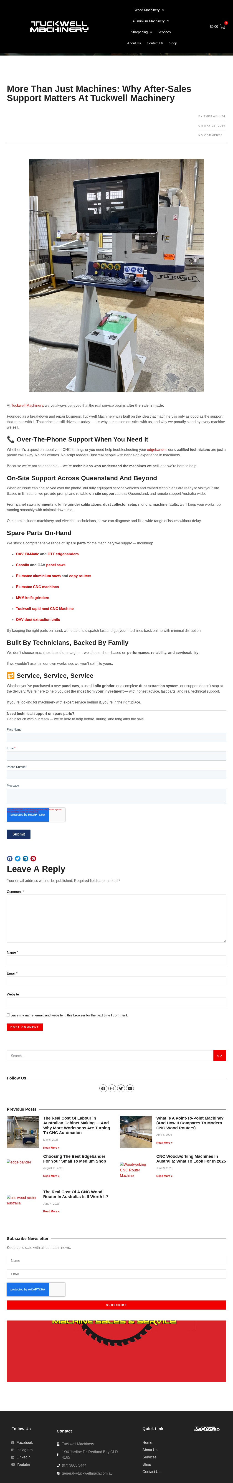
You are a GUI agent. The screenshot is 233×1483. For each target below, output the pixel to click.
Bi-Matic (32, 554)
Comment (15, 892)
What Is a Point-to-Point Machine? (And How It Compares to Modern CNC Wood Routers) (190, 1123)
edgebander (156, 450)
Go (220, 1055)
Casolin (22, 565)
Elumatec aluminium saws (38, 576)
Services (164, 32)
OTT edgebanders (63, 554)
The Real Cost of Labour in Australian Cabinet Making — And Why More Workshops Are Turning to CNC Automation (76, 1125)
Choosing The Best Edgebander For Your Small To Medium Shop (74, 1159)
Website (13, 994)
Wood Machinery (147, 10)
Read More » (51, 1147)
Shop (173, 43)
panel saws (56, 565)
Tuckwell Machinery (27, 405)
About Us (134, 43)
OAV (19, 554)
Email (12, 973)
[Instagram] (112, 1088)
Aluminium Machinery (148, 21)
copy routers (80, 576)
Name (12, 952)
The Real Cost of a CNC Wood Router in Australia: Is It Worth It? (75, 1194)
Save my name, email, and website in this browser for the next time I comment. (69, 1015)
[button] (10, 858)
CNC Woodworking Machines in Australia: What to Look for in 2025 (191, 1159)
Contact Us (155, 43)
